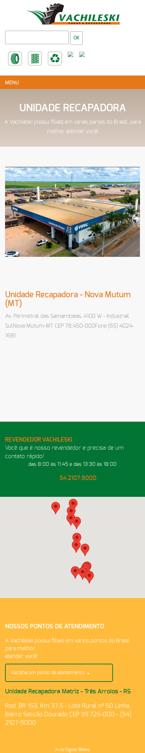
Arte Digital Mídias (72, 749)
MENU (12, 82)
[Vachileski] (72, 12)
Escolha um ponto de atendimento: (48, 672)
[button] (75, 572)
